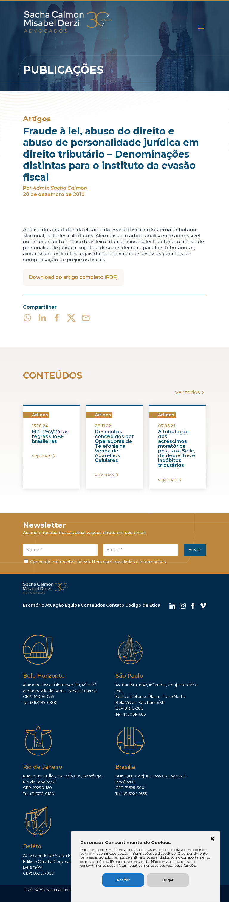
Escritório (33, 605)
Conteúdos (93, 605)
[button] (212, 839)
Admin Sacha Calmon (60, 188)
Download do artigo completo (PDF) (73, 277)
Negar (168, 880)
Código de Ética (142, 605)
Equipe (72, 605)
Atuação (54, 605)
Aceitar (123, 880)
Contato (115, 605)
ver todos (187, 392)
